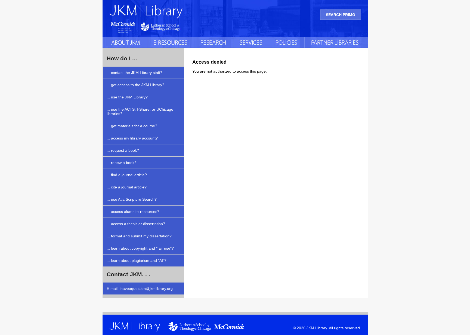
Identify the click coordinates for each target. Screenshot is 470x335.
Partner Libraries (336, 42)
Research (214, 42)
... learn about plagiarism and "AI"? (136, 260)
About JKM (125, 42)
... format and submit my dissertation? (139, 236)
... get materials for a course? (132, 126)
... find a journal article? (127, 175)
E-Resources (170, 42)
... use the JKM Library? (127, 97)
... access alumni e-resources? (133, 211)
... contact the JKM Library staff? (134, 72)
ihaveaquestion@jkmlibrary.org (146, 288)
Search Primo (340, 15)
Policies (287, 42)
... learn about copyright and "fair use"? (140, 248)
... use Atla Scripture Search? (132, 199)
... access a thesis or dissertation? (136, 224)
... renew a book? (122, 162)
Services (252, 42)
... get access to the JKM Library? (135, 85)
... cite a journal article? (127, 187)
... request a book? (123, 150)
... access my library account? (132, 138)
